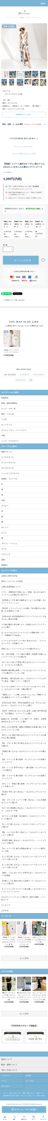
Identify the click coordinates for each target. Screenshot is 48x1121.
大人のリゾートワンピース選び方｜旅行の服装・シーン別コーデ (23, 898)
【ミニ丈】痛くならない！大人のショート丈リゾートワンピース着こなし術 (23, 857)
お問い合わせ (5, 1086)
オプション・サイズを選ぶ (26, 1109)
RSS (38, 1095)
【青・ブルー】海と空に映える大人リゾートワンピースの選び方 (23, 744)
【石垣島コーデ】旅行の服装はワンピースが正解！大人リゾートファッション (23, 601)
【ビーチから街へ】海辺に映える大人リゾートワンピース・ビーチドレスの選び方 (23, 663)
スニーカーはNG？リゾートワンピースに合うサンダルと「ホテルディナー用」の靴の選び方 (23, 687)
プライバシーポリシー (27, 1095)
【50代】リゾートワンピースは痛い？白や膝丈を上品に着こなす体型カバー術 (23, 609)
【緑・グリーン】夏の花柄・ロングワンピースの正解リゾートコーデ (23, 760)
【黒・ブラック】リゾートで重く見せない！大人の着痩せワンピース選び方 (23, 801)
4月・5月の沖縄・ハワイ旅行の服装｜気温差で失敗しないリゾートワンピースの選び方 (23, 655)
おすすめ (4, 910)
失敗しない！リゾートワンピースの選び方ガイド (21, 649)
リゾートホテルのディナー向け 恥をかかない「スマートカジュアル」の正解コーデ (24, 642)
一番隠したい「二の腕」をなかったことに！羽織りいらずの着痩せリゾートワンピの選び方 (23, 696)
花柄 (30, 380)
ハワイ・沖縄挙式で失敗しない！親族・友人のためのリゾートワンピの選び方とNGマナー (23, 593)
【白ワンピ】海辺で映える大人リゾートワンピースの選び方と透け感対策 (23, 736)
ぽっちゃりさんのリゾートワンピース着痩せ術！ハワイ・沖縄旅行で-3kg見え (22, 634)
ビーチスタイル (24, 375)
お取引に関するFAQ (9, 576)
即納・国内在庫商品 (10, 375)
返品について (40, 1093)
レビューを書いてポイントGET (24, 153)
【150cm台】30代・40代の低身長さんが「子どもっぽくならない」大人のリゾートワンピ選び (24, 704)
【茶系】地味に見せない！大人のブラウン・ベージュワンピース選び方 (23, 841)
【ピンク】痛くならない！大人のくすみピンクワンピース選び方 (23, 825)
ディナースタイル (39, 375)
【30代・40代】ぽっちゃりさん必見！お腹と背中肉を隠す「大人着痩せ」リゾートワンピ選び (24, 712)
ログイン (4, 1081)
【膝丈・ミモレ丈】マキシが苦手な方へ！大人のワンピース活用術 (23, 874)
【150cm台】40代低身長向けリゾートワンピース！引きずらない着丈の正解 (23, 617)
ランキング (5, 905)
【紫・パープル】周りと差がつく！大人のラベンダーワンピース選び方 (23, 833)
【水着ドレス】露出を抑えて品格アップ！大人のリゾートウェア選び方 (23, 882)
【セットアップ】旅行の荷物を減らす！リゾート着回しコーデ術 (23, 849)
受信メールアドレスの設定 (12, 581)
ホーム (5, 1093)
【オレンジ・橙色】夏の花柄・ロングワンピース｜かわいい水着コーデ (23, 785)
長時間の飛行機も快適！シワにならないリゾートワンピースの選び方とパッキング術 (23, 671)
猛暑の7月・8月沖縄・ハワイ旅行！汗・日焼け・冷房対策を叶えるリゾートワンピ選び (23, 720)
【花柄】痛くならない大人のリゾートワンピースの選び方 (23, 752)
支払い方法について (15, 1093)
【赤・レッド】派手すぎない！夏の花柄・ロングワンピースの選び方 (23, 768)
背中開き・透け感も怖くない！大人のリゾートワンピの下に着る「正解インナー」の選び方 (23, 679)
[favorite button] (43, 260)
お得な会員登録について (11, 587)
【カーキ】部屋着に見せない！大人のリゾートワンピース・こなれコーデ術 (23, 809)
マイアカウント (6, 1075)
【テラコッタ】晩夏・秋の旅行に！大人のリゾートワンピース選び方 (23, 817)
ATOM (43, 1095)
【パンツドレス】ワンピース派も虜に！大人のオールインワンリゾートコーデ (23, 890)
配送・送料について (28, 1093)
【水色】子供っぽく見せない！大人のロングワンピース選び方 (23, 793)
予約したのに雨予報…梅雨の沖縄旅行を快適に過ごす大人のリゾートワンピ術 (23, 728)
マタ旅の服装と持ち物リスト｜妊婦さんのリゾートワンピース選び (23, 625)
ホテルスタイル (20, 380)
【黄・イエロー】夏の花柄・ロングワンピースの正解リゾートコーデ (23, 777)
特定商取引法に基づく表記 (11, 1095)
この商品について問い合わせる (14, 300)
